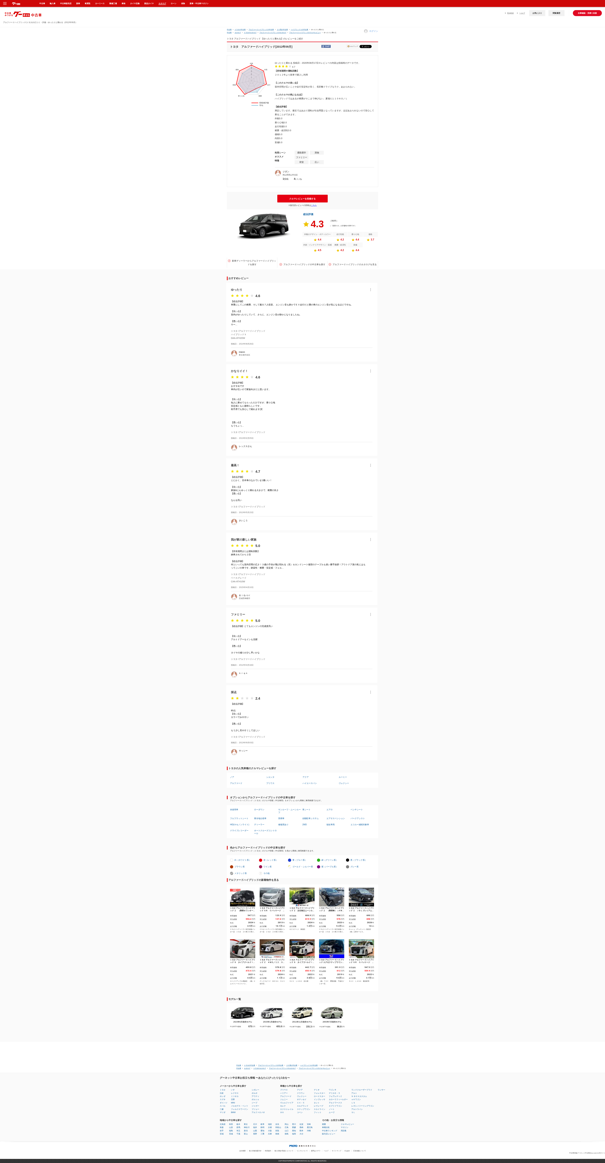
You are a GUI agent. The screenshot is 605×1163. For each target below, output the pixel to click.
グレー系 (354, 866)
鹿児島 (310, 1127)
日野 (233, 1099)
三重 (262, 1134)
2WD (304, 824)
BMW (233, 1112)
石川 (255, 1124)
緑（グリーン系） (329, 860)
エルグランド (302, 1106)
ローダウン (259, 809)
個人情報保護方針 (255, 1151)
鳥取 (277, 1131)
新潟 (246, 1131)
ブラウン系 (239, 866)
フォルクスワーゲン (239, 1109)
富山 (246, 1134)
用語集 (343, 1131)
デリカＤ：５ (334, 1093)
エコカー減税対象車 (360, 824)
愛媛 (294, 1127)
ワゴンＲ (332, 1090)
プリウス (270, 783)
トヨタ (222, 1090)
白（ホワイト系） (242, 860)
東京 (246, 1124)
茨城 (231, 1134)
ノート (331, 1109)
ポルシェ (255, 1099)
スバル (222, 1106)
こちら (314, 205)
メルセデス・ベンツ (239, 1106)
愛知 (262, 1131)
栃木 (238, 1124)
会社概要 (242, 1151)
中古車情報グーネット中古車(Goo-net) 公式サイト (587, 1153)
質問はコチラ (315, 1151)
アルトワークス (335, 1103)
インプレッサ (319, 1099)
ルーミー (343, 777)
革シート (306, 809)
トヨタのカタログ (250, 32)
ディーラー (259, 824)
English (510, 13)
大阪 (270, 1131)
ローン (173, 3)
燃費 (324, 1124)
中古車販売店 (66, 3)
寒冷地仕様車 (260, 818)
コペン (300, 1112)
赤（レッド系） (270, 860)
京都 (270, 1127)
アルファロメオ (258, 1112)
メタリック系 (240, 873)
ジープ (254, 1103)
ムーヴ (331, 1112)
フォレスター (319, 1093)
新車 (78, 3)
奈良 (277, 1124)
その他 (266, 873)
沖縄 (309, 1131)
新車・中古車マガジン (199, 3)
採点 (234, 692)
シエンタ (270, 777)
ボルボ (254, 1093)
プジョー (255, 1109)
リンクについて (302, 1151)
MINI (233, 1103)
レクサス (235, 1093)
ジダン (286, 171)
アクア (305, 777)
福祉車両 (330, 824)
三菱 (222, 1109)
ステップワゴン (303, 1109)
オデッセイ (301, 1099)
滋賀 (270, 1124)
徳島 (286, 1134)
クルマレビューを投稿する (302, 198)
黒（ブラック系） (358, 860)
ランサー (381, 1090)
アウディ (255, 1096)
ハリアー (284, 1093)
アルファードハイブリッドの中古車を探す (304, 264)
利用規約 (268, 1151)
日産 (222, 1093)
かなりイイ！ (239, 371)
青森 (222, 1127)
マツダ (222, 1112)
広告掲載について (359, 1151)
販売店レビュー (328, 1134)
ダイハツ (223, 1103)
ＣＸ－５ (301, 1103)
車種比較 (326, 1127)
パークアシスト (358, 818)
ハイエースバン (309, 783)
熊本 (301, 1131)
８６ (282, 1112)
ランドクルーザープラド (361, 1090)
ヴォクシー (344, 783)
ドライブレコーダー (239, 830)
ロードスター (319, 1096)
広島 (286, 1127)
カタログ (162, 3)
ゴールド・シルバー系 (302, 866)
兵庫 (270, 1134)
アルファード (236, 783)
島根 (277, 1134)
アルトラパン (357, 1109)
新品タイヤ (149, 3)
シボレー (255, 1090)
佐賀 (301, 1124)
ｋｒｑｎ (243, 673)
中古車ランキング (329, 1131)
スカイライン (319, 1109)
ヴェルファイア (286, 1103)
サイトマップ (336, 1151)
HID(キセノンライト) (239, 824)
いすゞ (234, 1090)
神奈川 (247, 1127)
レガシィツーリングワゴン (362, 1106)
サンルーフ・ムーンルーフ (289, 811)
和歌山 (278, 1127)
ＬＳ (353, 1103)
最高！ (235, 465)
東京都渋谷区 (244, 355)
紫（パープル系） (329, 866)
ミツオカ (235, 1096)
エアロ (329, 809)
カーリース (100, 3)
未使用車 (234, 809)
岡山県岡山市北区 (290, 175)
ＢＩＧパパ (244, 595)
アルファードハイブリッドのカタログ (272, 32)
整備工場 (113, 3)
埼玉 (238, 1131)
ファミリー (238, 614)
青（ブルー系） (299, 860)
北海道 (222, 1124)
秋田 (231, 1124)
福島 (231, 1131)
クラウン (301, 1093)
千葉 (238, 1134)
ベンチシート (357, 809)
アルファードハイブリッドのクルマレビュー (305, 32)
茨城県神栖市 (244, 598)
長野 (255, 1134)
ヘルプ (522, 13)
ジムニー (284, 1099)
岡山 (286, 1124)
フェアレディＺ (335, 1096)
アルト (354, 1093)
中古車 (229, 29)
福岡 (294, 1134)
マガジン (344, 1127)
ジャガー (255, 1106)
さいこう (243, 520)
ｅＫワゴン (356, 1099)
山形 (231, 1127)
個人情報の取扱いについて (283, 1151)
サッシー (243, 750)
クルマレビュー (347, 1124)
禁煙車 (281, 818)
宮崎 (309, 1124)
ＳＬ (353, 1112)
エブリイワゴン (335, 1106)
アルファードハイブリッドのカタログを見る (355, 264)
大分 (301, 1134)
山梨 (255, 1131)
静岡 (262, 1127)
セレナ (283, 1106)
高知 (294, 1131)
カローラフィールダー (338, 1099)
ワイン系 (267, 866)
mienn (242, 352)
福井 (255, 1127)
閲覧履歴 (556, 13)
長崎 (301, 1127)
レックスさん (245, 446)
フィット (317, 1112)
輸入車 (52, 3)
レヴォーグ (318, 1106)
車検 (123, 3)
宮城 (222, 1134)
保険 (183, 3)
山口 (286, 1131)
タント (317, 1103)
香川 (294, 1124)
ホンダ (222, 1096)
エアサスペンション (335, 818)
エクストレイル (286, 1109)
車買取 (87, 3)
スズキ (222, 1099)
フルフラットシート (239, 818)
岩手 (222, 1131)
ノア (232, 777)
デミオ (317, 1090)
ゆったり (236, 289)
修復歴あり (283, 824)
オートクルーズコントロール (265, 832)
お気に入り (537, 13)
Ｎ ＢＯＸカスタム (359, 1096)
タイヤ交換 (135, 3)
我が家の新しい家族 (243, 539)
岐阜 (262, 1124)
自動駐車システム (310, 818)
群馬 (238, 1127)
